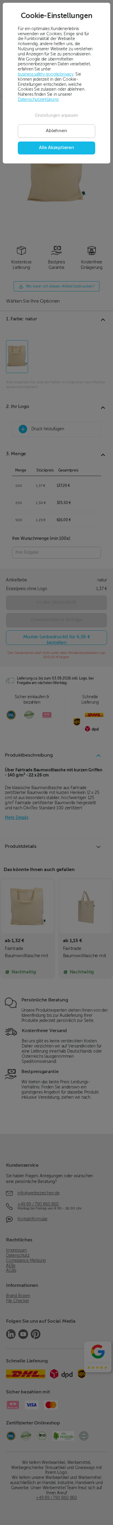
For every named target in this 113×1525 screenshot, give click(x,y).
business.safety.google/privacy (46, 74)
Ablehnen (56, 131)
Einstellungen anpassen (56, 116)
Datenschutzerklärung (38, 100)
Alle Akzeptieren (56, 147)
